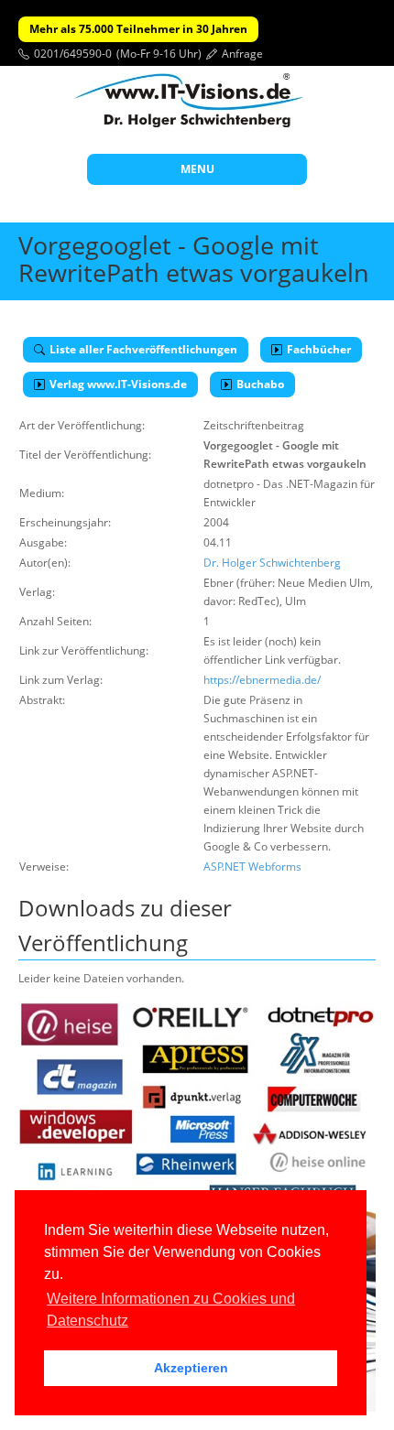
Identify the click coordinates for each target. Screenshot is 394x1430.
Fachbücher (319, 349)
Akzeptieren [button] (191, 1367)
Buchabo (260, 384)
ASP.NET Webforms (252, 866)
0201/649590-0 (73, 53)
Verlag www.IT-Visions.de (118, 384)
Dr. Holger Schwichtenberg (272, 562)
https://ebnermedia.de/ (262, 680)
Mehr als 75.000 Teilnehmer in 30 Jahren (138, 29)
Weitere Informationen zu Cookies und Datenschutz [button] (171, 1309)
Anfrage (242, 53)
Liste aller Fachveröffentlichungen (143, 349)
